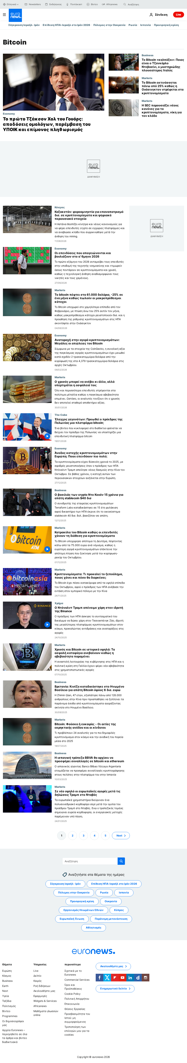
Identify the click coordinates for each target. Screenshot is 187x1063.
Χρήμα (59, 602)
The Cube (61, 414)
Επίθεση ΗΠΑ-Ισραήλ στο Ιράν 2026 (66, 24)
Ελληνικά (11, 4)
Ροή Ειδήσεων (41, 985)
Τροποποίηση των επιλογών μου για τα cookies (76, 1030)
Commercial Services (76, 979)
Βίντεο (6, 1011)
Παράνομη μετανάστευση (111, 918)
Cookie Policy (72, 993)
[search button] (125, 4)
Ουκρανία (111, 901)
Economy (9, 113)
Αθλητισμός (93, 927)
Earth (5, 985)
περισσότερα (72, 964)
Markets (147, 77)
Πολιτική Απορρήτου (76, 998)
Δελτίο (37, 975)
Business (147, 55)
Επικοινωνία (71, 1003)
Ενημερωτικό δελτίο (113, 988)
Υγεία (5, 995)
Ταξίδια (6, 1001)
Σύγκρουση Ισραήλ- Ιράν (24, 24)
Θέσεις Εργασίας (74, 1008)
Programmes (9, 1016)
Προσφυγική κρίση (166, 24)
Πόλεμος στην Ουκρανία (109, 24)
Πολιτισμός (9, 1006)
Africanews (40, 1006)
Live (178, 14)
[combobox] (143, 4)
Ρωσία (133, 24)
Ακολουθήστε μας (44, 990)
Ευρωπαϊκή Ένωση (72, 918)
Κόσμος (60, 207)
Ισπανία (145, 24)
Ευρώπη (7, 970)
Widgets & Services (45, 1001)
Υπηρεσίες (40, 964)
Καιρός (37, 980)
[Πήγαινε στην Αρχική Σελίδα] (15, 15)
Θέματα (7, 964)
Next (119, 835)
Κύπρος (119, 910)
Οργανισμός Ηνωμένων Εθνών (83, 910)
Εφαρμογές (40, 995)
